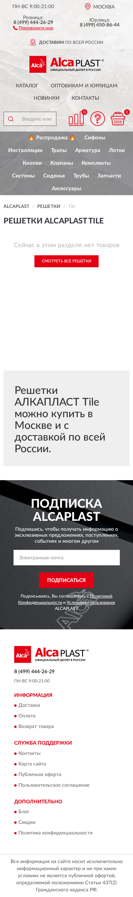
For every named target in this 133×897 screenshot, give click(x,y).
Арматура (87, 150)
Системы (23, 176)
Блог (23, 812)
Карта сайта (32, 764)
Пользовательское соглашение (53, 785)
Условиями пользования (91, 602)
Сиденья (54, 176)
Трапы (59, 150)
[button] (33, 27)
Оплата (26, 716)
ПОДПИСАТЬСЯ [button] (66, 580)
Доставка (29, 705)
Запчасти (109, 176)
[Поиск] (11, 119)
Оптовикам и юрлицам (84, 85)
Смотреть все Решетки (66, 261)
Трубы (81, 176)
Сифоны (94, 137)
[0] (118, 118)
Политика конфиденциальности (55, 833)
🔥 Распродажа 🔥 (52, 137)
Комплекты (96, 163)
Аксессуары (66, 188)
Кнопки (32, 163)
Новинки (47, 98)
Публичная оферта (39, 774)
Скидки (26, 822)
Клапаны (61, 163)
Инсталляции (25, 150)
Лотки (117, 150)
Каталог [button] (27, 85)
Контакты (85, 98)
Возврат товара (36, 726)
